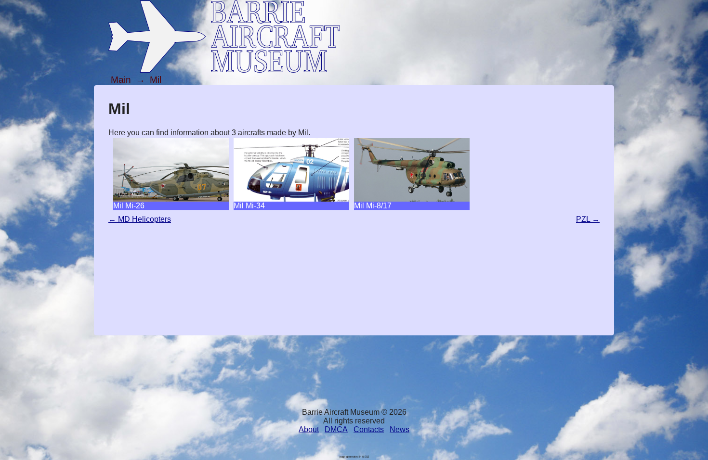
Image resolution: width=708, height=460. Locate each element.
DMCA (336, 429)
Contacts (369, 429)
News (399, 429)
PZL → (588, 219)
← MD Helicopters (139, 219)
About (309, 429)
